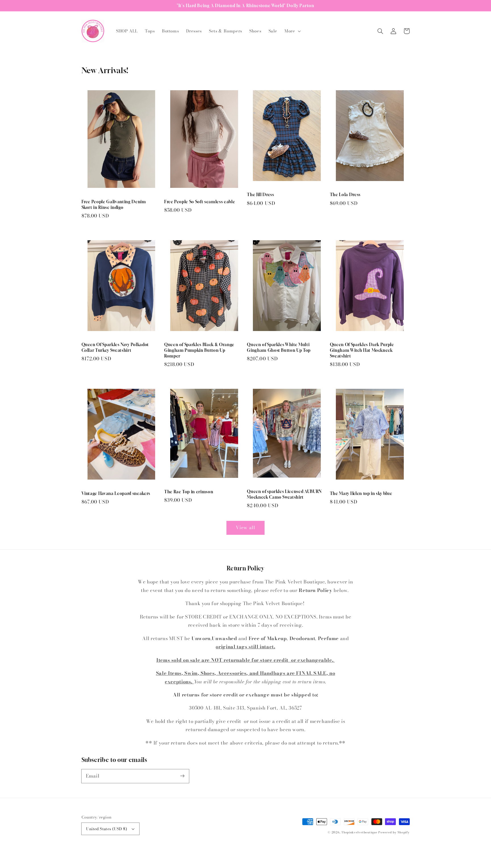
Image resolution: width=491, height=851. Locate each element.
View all (245, 527)
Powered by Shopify (393, 832)
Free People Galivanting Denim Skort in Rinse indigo (114, 204)
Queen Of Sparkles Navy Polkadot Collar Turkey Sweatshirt (115, 347)
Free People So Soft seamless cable (199, 201)
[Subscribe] (182, 775)
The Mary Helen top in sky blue (361, 493)
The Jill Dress (260, 194)
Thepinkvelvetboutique (359, 832)
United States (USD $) (106, 829)
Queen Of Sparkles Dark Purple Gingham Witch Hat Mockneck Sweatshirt (362, 350)
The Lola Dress (345, 194)
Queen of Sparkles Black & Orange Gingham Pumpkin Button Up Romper (199, 350)
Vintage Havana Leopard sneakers (116, 493)
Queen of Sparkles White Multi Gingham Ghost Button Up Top (279, 347)
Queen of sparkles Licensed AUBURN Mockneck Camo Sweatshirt (284, 494)
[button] (292, 31)
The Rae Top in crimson (188, 491)
